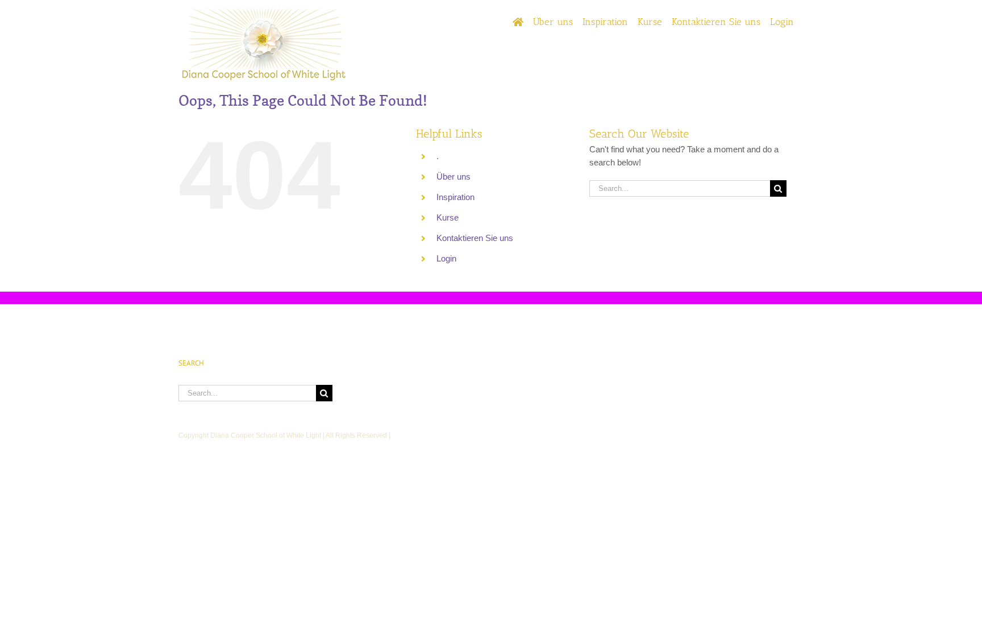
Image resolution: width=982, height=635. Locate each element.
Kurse (447, 217)
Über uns (453, 176)
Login (446, 258)
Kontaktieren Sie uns (474, 238)
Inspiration (455, 197)
